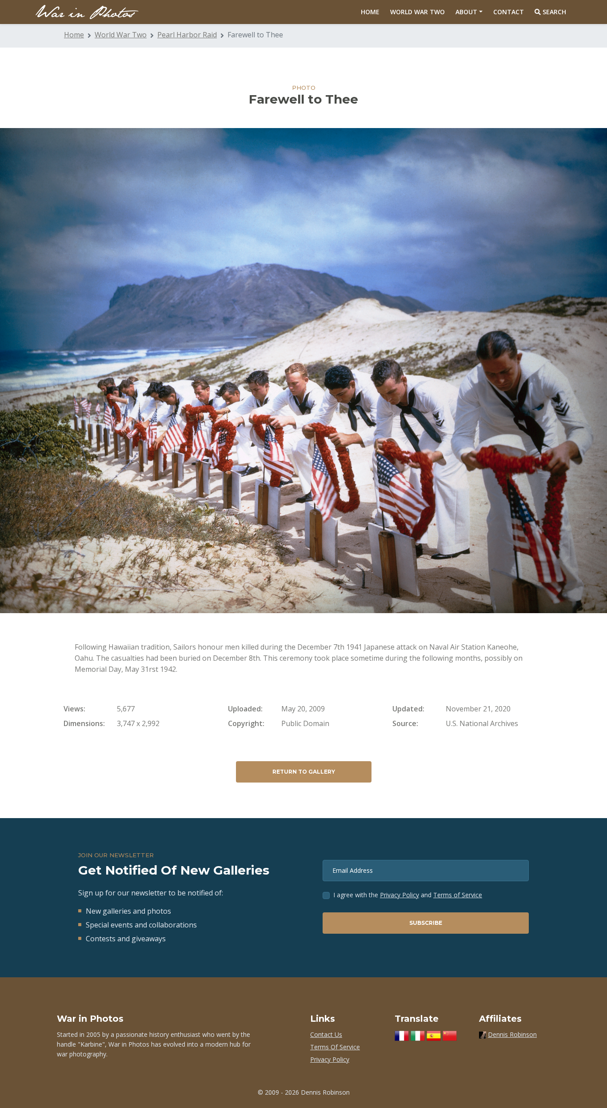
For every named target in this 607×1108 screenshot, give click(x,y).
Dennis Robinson (512, 1034)
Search (553, 12)
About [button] (466, 12)
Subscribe (425, 922)
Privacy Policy (399, 895)
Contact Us (326, 1034)
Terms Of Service (335, 1047)
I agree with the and (407, 895)
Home (370, 12)
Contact (508, 12)
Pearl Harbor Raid (187, 35)
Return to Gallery (303, 771)
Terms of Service (457, 895)
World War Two (417, 12)
